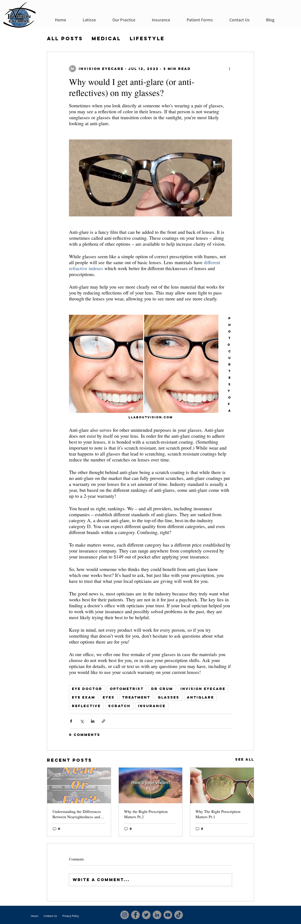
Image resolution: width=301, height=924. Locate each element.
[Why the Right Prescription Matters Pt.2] (150, 785)
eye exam (83, 697)
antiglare (200, 697)
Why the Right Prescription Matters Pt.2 (146, 814)
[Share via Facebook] (71, 721)
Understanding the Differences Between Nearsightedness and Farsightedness (76, 814)
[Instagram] (124, 915)
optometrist (127, 688)
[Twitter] (146, 915)
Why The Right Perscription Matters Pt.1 (217, 814)
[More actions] (229, 68)
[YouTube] (168, 915)
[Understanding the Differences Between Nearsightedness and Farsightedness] (79, 785)
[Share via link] (103, 721)
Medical (106, 38)
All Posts (65, 38)
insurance (151, 706)
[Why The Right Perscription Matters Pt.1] (222, 785)
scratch (119, 706)
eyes (109, 697)
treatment (136, 697)
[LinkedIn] (157, 915)
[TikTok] (178, 915)
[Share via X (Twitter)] (82, 721)
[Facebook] (135, 915)
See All (244, 759)
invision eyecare (202, 688)
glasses (168, 697)
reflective (86, 706)
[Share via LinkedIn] (93, 721)
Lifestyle (147, 38)
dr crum (162, 688)
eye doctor (87, 688)
